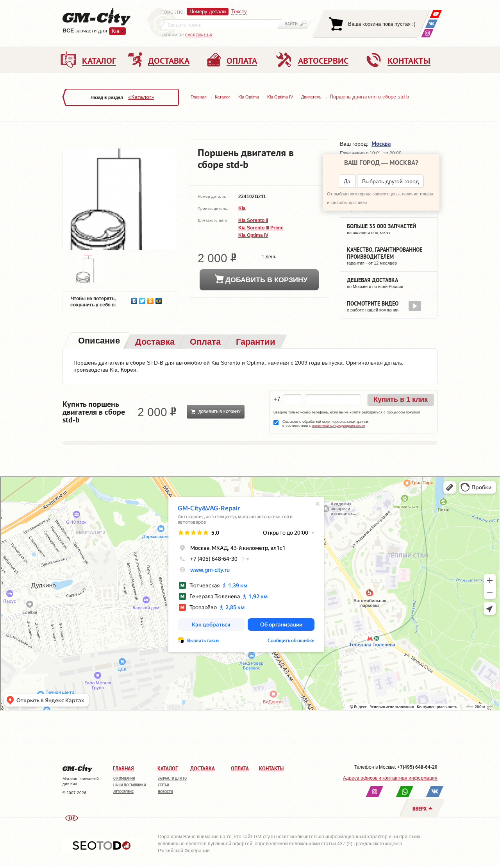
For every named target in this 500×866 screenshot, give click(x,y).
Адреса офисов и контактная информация (390, 778)
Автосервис (123, 791)
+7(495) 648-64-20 (417, 767)
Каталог (222, 97)
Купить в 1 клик (400, 399)
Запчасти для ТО (172, 778)
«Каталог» (141, 97)
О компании (124, 778)
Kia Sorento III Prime (261, 228)
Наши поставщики (129, 785)
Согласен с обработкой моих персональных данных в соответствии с (325, 424)
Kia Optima (248, 97)
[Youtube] (436, 14)
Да (347, 181)
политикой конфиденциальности (338, 426)
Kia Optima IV (280, 97)
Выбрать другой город (390, 181)
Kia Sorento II (253, 220)
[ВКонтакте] (431, 24)
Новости (165, 791)
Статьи (163, 785)
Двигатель (311, 97)
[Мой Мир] (159, 299)
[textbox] (221, 24)
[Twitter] (142, 299)
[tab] (98, 341)
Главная (199, 97)
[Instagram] (427, 33)
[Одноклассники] (150, 299)
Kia (242, 208)
